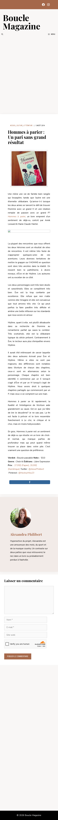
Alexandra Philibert (26, 534)
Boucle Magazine (21, 21)
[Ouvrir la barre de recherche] (2, 34)
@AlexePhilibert (36, 469)
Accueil (13, 125)
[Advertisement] (29, 75)
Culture (19, 125)
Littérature (28, 125)
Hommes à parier (16, 216)
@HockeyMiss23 (26, 472)
